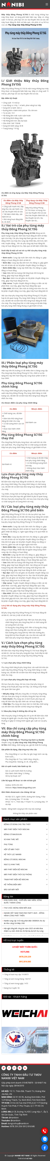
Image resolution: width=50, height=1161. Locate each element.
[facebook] (9, 1068)
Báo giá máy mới (11, 889)
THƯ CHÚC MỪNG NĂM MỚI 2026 (17, 906)
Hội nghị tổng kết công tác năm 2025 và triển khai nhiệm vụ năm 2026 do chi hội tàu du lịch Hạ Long (23, 927)
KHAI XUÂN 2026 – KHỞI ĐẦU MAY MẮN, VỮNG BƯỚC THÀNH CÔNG (23, 899)
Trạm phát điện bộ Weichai (16, 879)
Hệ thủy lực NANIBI (12, 854)
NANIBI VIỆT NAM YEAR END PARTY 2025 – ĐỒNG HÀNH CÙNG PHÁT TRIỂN (24, 912)
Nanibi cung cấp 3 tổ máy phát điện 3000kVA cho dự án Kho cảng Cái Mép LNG (24, 919)
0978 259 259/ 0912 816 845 (22, 1126)
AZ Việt (29, 1158)
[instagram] (14, 1068)
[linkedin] (25, 1068)
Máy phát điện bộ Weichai (15, 869)
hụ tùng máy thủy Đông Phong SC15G (25, 25)
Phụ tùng (8, 844)
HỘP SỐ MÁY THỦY (11, 849)
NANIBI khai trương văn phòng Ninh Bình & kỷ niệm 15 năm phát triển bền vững (24, 935)
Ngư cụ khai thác (12, 864)
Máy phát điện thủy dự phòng (18, 874)
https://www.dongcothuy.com (24, 787)
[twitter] (3, 1068)
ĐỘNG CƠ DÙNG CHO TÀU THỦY (17, 824)
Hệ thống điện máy (12, 884)
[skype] (19, 1068)
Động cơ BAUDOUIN (13, 834)
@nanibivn (14, 1117)
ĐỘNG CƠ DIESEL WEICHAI (14, 859)
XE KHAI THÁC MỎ (11, 839)
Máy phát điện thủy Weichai (16, 829)
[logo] (12, 4)
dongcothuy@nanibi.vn (18, 1123)
